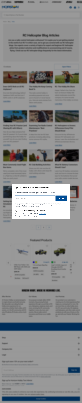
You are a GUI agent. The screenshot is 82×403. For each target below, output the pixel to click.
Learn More (42, 214)
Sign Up (61, 198)
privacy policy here (35, 206)
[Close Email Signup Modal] (66, 187)
